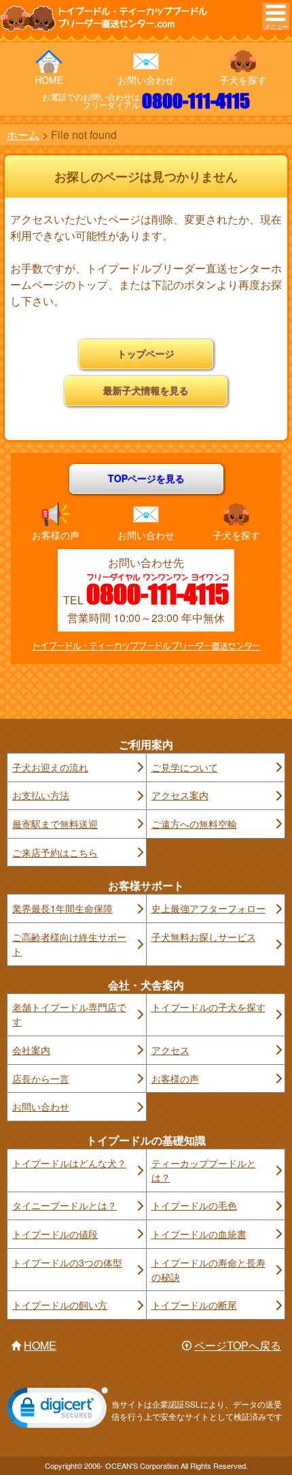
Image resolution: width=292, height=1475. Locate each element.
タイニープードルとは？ (64, 1205)
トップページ (146, 353)
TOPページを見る (146, 478)
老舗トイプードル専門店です (69, 1014)
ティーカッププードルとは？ (203, 1170)
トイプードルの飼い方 (59, 1304)
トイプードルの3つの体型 (67, 1262)
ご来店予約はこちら (55, 852)
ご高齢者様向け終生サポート (69, 944)
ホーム (23, 134)
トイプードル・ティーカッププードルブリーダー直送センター (146, 646)
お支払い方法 (40, 795)
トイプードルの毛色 (194, 1205)
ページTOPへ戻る (237, 1345)
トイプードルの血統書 (199, 1234)
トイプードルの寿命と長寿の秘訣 (208, 1270)
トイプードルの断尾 (194, 1304)
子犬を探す (243, 80)
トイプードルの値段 (55, 1234)
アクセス (170, 1050)
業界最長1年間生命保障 (62, 908)
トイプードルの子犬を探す (208, 1007)
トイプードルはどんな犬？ (69, 1163)
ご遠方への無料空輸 (194, 823)
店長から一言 (40, 1078)
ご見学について (184, 767)
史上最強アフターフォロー (208, 908)
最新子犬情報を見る (146, 390)
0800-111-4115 (196, 100)
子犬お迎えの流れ (50, 767)
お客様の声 (55, 535)
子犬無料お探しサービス (203, 937)
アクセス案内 (179, 795)
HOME (49, 80)
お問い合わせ (146, 80)
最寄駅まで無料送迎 (55, 823)
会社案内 (31, 1050)
